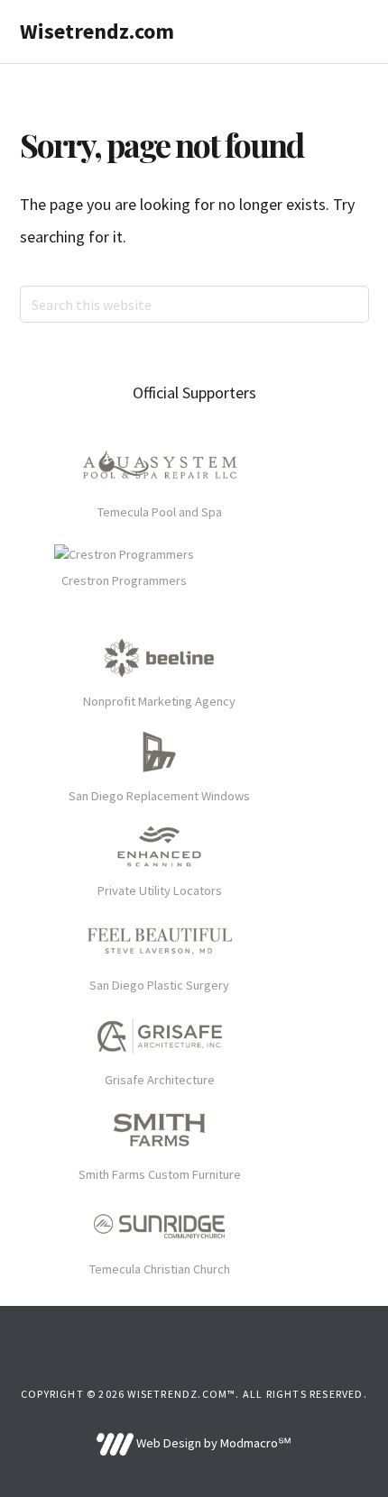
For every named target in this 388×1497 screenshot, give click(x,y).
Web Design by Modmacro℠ (212, 1443)
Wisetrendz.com (97, 31)
